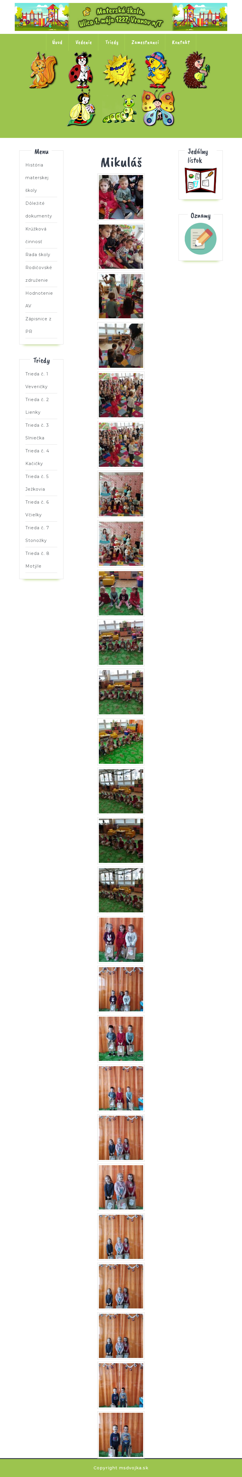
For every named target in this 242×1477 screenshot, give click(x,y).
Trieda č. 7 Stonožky (121, 107)
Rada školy (37, 254)
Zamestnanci (145, 42)
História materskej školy (37, 177)
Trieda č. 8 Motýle (160, 107)
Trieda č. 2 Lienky (82, 69)
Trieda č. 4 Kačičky (160, 69)
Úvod (57, 42)
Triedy (112, 42)
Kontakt (181, 42)
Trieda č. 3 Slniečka (121, 69)
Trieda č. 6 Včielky (82, 107)
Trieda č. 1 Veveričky (44, 69)
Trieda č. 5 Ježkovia (198, 69)
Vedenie (84, 42)
